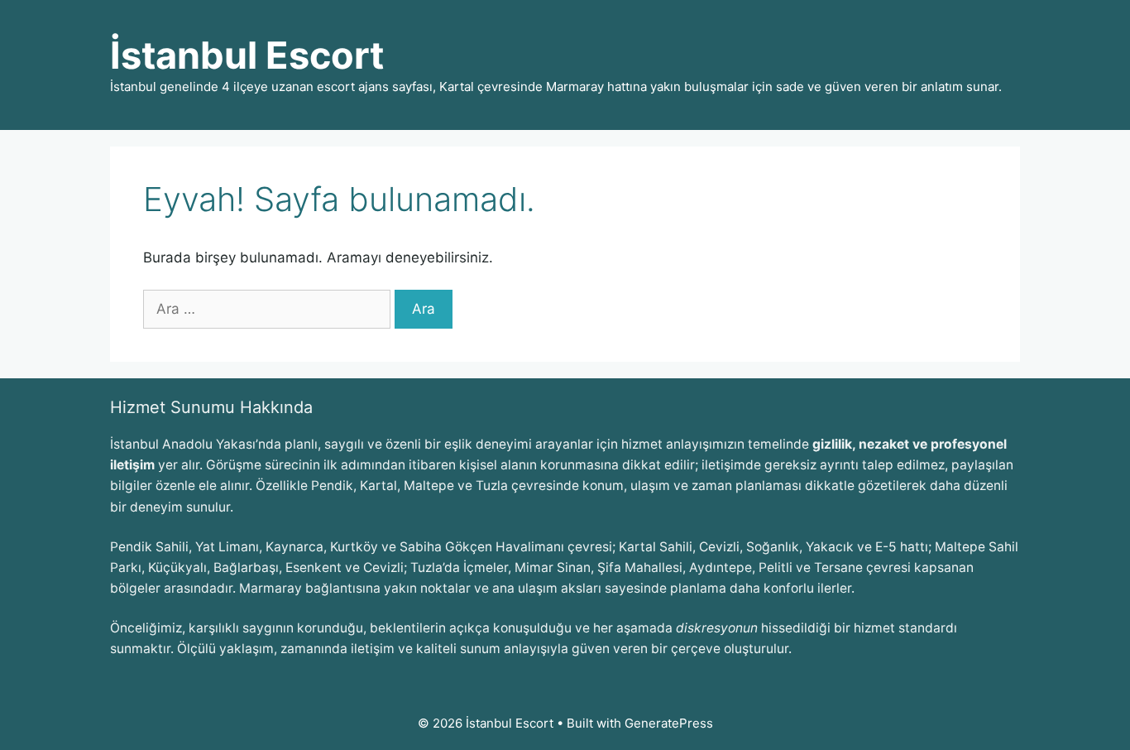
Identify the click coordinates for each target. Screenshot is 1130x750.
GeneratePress (669, 723)
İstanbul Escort (247, 55)
